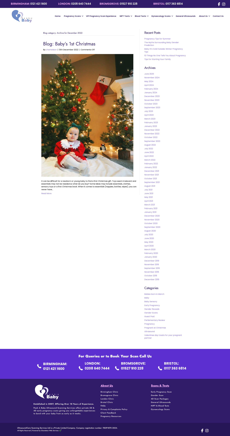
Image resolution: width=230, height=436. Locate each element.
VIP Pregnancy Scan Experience (101, 16)
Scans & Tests (160, 386)
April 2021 (148, 201)
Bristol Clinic (107, 402)
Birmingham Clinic (109, 391)
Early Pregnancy (152, 305)
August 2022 (150, 145)
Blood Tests (140, 16)
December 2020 (152, 215)
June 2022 (149, 152)
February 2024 (151, 88)
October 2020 (151, 223)
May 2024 (148, 81)
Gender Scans (151, 312)
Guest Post (149, 316)
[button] (82, 16)
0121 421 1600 (38, 4)
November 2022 (151, 133)
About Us (203, 16)
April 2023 (149, 115)
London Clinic (107, 398)
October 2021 (150, 178)
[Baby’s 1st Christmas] (87, 115)
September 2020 (152, 227)
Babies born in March (154, 294)
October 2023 (150, 103)
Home (57, 16)
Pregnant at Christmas (155, 327)
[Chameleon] (60, 430)
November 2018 (151, 272)
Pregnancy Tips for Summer (157, 38)
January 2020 (150, 257)
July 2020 (148, 234)
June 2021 (148, 193)
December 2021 (151, 171)
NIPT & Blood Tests (160, 405)
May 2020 (148, 242)
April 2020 (149, 245)
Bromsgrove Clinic (109, 395)
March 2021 (149, 204)
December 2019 (151, 260)
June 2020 (149, 238)
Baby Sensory (150, 301)
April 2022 (149, 156)
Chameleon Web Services (50, 430)
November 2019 (151, 264)
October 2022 (150, 137)
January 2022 (150, 167)
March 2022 (149, 160)
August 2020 (150, 230)
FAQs (103, 405)
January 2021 (150, 212)
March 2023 (149, 118)
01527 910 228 (128, 4)
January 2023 (150, 126)
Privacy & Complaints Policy (114, 409)
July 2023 (148, 111)
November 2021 (151, 174)
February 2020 (151, 253)
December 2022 (152, 130)
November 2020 (151, 219)
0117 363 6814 (174, 4)
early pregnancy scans (48, 410)
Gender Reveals (151, 309)
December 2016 (151, 279)
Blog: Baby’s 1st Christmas (69, 43)
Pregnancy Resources (111, 416)
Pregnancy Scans (72, 16)
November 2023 (151, 100)
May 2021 (148, 197)
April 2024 (149, 85)
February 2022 (151, 163)
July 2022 (148, 148)
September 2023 (152, 107)
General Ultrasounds (186, 16)
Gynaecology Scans (161, 16)
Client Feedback (108, 412)
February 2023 (151, 122)
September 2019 (152, 268)
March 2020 (149, 249)
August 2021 (149, 186)
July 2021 (148, 189)
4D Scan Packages (160, 398)
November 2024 (152, 77)
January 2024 (150, 92)
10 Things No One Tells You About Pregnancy (165, 55)
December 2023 (152, 96)
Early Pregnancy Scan (161, 391)
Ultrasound (149, 331)
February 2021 (150, 208)
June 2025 (149, 73)
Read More (46, 193)
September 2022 (152, 141)
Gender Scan (157, 395)
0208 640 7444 (81, 4)
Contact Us (218, 16)
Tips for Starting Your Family (157, 59)
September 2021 (152, 182)
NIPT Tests (125, 16)
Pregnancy (149, 324)
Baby (146, 297)
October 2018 (150, 275)
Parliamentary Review (154, 320)
